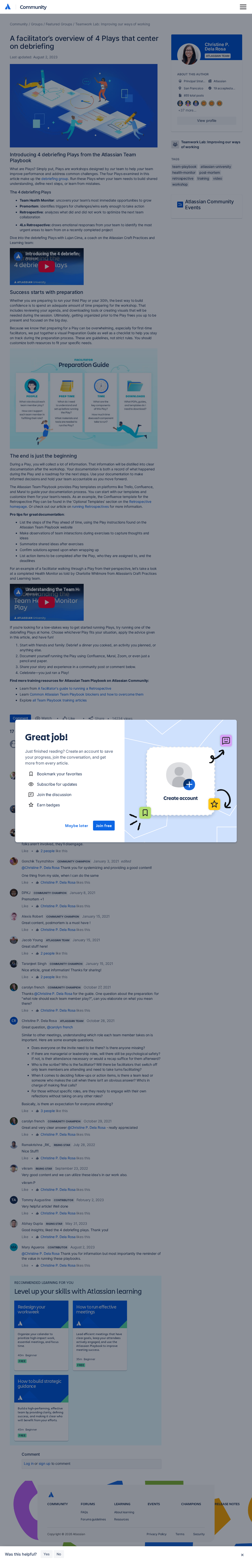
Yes (47, 1554)
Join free (104, 825)
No (59, 1554)
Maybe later (76, 825)
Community (33, 6)
